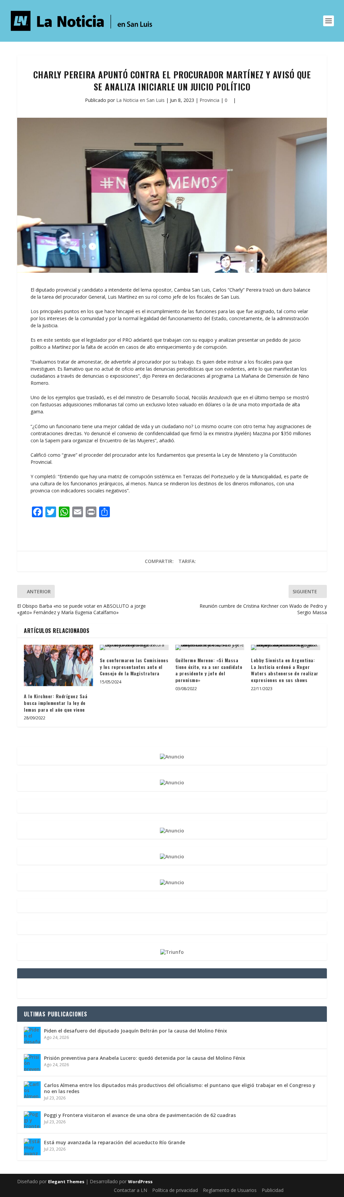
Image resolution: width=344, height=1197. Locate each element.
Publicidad (273, 1190)
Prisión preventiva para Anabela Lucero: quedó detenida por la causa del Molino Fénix (144, 1058)
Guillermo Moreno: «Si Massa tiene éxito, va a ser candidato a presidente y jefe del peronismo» (209, 670)
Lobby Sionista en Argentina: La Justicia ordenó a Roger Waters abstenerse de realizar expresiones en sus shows (284, 670)
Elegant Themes (66, 1182)
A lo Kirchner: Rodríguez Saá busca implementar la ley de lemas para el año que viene (55, 703)
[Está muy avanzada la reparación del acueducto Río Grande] (32, 1146)
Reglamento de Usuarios (230, 1190)
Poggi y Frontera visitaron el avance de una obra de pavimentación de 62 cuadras (140, 1115)
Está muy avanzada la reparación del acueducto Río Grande (114, 1142)
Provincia (209, 100)
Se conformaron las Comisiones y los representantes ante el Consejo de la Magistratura (134, 667)
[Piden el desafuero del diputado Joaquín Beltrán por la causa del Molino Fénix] (32, 1035)
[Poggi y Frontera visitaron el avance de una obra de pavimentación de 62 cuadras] (32, 1119)
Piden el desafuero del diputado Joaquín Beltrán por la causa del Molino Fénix (135, 1030)
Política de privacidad (175, 1190)
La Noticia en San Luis (140, 100)
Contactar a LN (130, 1190)
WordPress (140, 1182)
